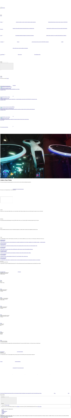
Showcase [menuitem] (1, 29)
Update (1, 87)
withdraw (18, 406)
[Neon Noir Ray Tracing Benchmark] (5, 86)
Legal (2, 409)
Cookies (3, 413)
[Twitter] (6, 374)
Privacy (3, 410)
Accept (7, 417)
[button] (6, 66)
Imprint (3, 412)
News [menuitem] (1, 15)
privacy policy (39, 406)
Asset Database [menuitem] (2, 54)
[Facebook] (19, 374)
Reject (4, 417)
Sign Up (8, 78)
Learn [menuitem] (1, 35)
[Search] (21, 61)
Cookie (9, 416)
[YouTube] (44, 374)
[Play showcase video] (6, 196)
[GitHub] (56, 374)
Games (1, 97)
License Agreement (4, 411)
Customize (1, 417)
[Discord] (6, 380)
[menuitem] (2, 7)
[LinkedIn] (31, 374)
